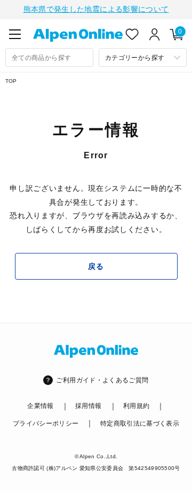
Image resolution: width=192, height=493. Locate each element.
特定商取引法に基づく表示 (139, 423)
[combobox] (49, 57)
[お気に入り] (132, 34)
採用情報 (88, 406)
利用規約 (136, 406)
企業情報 (40, 406)
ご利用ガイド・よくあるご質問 (102, 380)
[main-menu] (15, 34)
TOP (11, 81)
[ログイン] (154, 34)
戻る (95, 266)
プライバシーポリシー (46, 423)
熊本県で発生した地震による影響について (96, 9)
